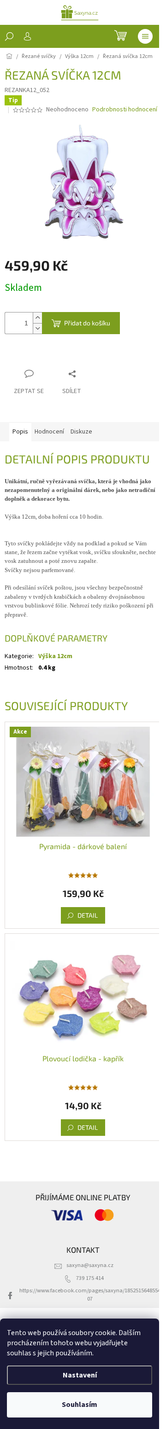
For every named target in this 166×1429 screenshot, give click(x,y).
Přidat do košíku (87, 323)
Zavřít (53, 356)
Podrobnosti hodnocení (124, 109)
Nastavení (80, 1375)
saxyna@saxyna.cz (89, 1265)
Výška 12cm (55, 656)
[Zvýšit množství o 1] (37, 317)
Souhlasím (79, 1405)
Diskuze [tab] (81, 431)
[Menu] (145, 36)
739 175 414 (90, 1278)
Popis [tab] (20, 431)
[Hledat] (9, 36)
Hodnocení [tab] (49, 431)
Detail (87, 915)
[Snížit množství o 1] (37, 328)
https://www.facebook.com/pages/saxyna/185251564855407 (89, 1294)
